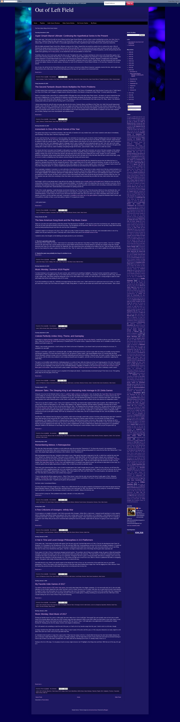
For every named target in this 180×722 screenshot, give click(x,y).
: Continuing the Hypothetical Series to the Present (71, 36)
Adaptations (139, 134)
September (133, 83)
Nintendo (66, 79)
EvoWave (143, 230)
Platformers (142, 371)
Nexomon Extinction (138, 342)
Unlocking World (130, 476)
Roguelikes (134, 397)
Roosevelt (141, 397)
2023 (130, 58)
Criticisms (41, 121)
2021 (130, 63)
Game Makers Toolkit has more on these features (84, 367)
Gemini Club (140, 249)
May (131, 87)
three (113, 39)
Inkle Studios (139, 282)
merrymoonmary (93, 710)
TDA (114, 435)
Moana (137, 325)
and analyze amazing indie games (68, 339)
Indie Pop (140, 281)
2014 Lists (135, 116)
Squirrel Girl (76, 79)
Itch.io (141, 285)
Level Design (78, 576)
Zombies (129, 501)
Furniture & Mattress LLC (137, 244)
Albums (139, 135)
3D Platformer (42, 576)
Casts (128, 188)
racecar (141, 384)
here (87, 225)
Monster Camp (135, 326)
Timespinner (137, 465)
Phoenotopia (138, 368)
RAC (102, 691)
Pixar (137, 371)
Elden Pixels (137, 227)
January (132, 90)
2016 (130, 95)
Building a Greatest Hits (134, 178)
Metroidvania (75, 169)
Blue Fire (129, 170)
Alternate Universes (136, 137)
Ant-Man (140, 145)
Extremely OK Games (51, 341)
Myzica (132, 338)
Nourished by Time (131, 349)
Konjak (113, 138)
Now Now (141, 349)
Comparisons (130, 205)
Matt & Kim (137, 315)
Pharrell (128, 368)
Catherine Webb (134, 188)
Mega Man (135, 318)
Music (60, 261)
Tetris (99, 502)
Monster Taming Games (134, 330)
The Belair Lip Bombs (140, 448)
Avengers (41, 79)
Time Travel (130, 465)
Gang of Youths (132, 248)
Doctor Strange (62, 532)
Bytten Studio (134, 180)
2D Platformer (42, 212)
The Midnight (137, 458)
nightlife (128, 344)
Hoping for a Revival (65, 502)
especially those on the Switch (86, 339)
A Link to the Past (43, 435)
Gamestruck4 (57, 502)
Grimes (139, 260)
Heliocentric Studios (132, 268)
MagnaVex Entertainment (132, 312)
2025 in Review (137, 124)
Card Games (130, 183)
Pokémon (116, 459)
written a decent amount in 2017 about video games (52, 587)
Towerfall (94, 382)
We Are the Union (132, 489)
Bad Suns (129, 154)
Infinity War (69, 532)
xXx (140, 495)
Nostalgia (140, 347)
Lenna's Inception (136, 301)
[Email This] (59, 77)
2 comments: (53, 380)
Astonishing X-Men (131, 148)
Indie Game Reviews (53, 23)
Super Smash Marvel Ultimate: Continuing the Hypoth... (137, 75)
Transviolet (116, 691)
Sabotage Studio (139, 400)
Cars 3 (141, 185)
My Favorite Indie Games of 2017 (50, 584)
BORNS (141, 172)
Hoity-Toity (137, 271)
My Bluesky (131, 45)
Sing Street (140, 411)
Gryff (143, 260)
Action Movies (135, 132)
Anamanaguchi (130, 140)
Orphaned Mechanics (132, 358)
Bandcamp (136, 154)
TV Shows (140, 473)
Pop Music (64, 261)
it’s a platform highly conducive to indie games (76, 394)
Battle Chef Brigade (62, 604)
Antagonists (129, 147)
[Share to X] (63, 77)
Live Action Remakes (137, 304)
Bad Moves (140, 153)
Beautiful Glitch (139, 161)
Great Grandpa (135, 257)
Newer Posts (39, 697)
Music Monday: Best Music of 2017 (51, 614)
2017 (130, 92)
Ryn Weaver (142, 399)
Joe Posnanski (141, 290)
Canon (46, 261)
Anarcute (55, 604)
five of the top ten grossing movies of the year (71, 49)
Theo (139, 508)
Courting (141, 207)
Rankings (129, 385)
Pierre (142, 370)
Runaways (134, 399)
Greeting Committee (135, 259)
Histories (130, 271)
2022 (130, 61)
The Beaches (136, 446)
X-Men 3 (136, 495)
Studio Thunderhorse (138, 427)
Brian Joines (131, 175)
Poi (127, 374)
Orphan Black (138, 357)
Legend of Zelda (90, 435)
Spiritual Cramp (134, 419)
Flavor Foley (136, 238)
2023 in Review (136, 123)
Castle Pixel (66, 435)
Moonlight (129, 331)
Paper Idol (135, 363)
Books (135, 172)
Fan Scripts (129, 233)
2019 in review (132, 120)
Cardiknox (137, 183)
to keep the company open (42, 408)
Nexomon (129, 342)
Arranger (136, 147)
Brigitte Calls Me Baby (132, 177)
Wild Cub (45, 692)
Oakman (129, 351)
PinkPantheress (130, 371)
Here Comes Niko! (136, 270)
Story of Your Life (138, 426)
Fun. (129, 244)
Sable (130, 400)
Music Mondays (53, 328)
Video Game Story (132, 482)
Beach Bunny (130, 161)
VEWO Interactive (135, 478)
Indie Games (59, 212)
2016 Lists (142, 116)
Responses (129, 390)
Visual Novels (130, 486)
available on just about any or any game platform (84, 195)
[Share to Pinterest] (66, 77)
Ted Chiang (136, 443)
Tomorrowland (133, 467)
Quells (133, 384)
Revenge (129, 392)
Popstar (141, 377)
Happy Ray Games (135, 265)
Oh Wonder (140, 352)
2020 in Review (141, 120)
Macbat (133, 309)
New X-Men (133, 341)
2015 (130, 97)
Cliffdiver (129, 200)
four (116, 39)
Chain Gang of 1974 (56, 691)
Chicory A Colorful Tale (137, 194)
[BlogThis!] (61, 77)
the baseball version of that (90, 232)
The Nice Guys (141, 461)
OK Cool (129, 354)
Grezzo (134, 260)
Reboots (129, 387)
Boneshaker (129, 172)
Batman (139, 158)
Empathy (143, 229)
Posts (130, 106)
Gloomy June (137, 254)
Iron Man (136, 284)
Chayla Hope (137, 192)
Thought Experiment (103, 79)
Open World (129, 355)
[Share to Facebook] (65, 77)
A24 (138, 131)
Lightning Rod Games (138, 303)
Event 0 (82, 604)
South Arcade (135, 418)
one (107, 39)
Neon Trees (137, 339)
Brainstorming (142, 173)
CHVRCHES (139, 197)
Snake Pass (114, 604)
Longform (129, 306)
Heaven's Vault (140, 267)
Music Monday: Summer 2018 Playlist (52, 269)
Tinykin (143, 465)
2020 (130, 65)
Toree (136, 469)
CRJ (54, 261)
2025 (130, 54)
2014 (130, 99)
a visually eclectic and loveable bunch (93, 181)
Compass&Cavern (141, 205)
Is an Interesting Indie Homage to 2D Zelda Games (74, 390)
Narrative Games (141, 338)
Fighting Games (137, 237)
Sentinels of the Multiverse (133, 407)
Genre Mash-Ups (131, 251)
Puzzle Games (82, 502)
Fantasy (138, 235)
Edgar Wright (136, 226)
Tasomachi (129, 442)
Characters (140, 191)
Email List (137, 229)
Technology (129, 443)
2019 (130, 67)
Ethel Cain (131, 230)
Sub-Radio (129, 429)
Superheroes (130, 437)
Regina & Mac (133, 389)
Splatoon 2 (137, 421)
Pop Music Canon (72, 261)
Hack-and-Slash (136, 263)
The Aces (111, 691)
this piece (94, 225)
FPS (128, 243)
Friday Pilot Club (134, 243)
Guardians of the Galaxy (53, 79)
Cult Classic (42, 502)
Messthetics (142, 318)
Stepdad (129, 426)
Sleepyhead (129, 415)
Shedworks (138, 408)
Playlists (42, 23)
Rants (135, 385)
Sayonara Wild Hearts (132, 402)
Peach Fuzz (130, 366)
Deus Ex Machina (138, 216)
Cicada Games (130, 199)
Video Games (84, 212)
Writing (143, 493)
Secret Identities (138, 405)
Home (35, 23)
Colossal (135, 202)
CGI (128, 189)
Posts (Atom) (45, 700)
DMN (128, 221)
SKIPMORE (140, 413)
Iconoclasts (53, 212)
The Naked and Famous (138, 459)
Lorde (57, 261)
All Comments (132, 109)
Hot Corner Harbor (82, 23)
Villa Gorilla (140, 484)
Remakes (141, 389)
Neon (130, 339)
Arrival (141, 147)
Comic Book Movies (48, 532)
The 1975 (138, 445)
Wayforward (142, 487)
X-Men (110, 79)
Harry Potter (55, 121)
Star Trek (139, 422)
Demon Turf (136, 214)
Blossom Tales (70, 604)
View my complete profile (133, 525)
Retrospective (90, 502)
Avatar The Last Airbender (137, 150)
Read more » (38, 72)
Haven (133, 267)
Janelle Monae (139, 287)
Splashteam (142, 419)
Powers (128, 381)
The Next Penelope (43, 606)
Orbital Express (137, 355)
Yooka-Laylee (136, 498)
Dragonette (134, 222)
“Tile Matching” (44, 478)
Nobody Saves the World (136, 346)
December (133, 71)
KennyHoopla (136, 295)
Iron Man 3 (142, 284)
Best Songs (42, 261)
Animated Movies (138, 142)
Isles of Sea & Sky (133, 285)
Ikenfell (128, 278)
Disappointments (141, 218)
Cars (135, 185)
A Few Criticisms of (54, 510)
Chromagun (77, 604)
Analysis (48, 212)
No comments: (53, 76)
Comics (46, 79)
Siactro (137, 410)
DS (46, 502)
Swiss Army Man (139, 437)
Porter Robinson (130, 379)
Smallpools (106, 691)
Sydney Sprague (139, 440)
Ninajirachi (135, 344)
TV (135, 473)
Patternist (94, 691)
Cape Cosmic (140, 181)
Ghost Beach (140, 252)
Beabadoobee (139, 159)
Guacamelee (131, 262)
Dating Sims (140, 211)
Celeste (48, 382)
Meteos (72, 502)
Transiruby (129, 470)
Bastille (133, 158)
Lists (128, 304)
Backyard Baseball (43, 460)
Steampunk (140, 424)
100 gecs (129, 116)
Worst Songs (137, 493)
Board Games (138, 170)
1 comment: (53, 259)
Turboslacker (130, 473)
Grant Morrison (134, 256)
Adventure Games (131, 135)
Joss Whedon (139, 292)
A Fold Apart (137, 128)
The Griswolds (138, 454)
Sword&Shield (130, 440)
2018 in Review (42, 328)
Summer (64, 328)
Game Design (64, 382)
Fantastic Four (130, 235)
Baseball (134, 156)
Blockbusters (130, 167)
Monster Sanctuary (137, 328)
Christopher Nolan (141, 196)
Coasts (135, 200)
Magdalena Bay (131, 311)
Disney (131, 219)
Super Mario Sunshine (132, 432)
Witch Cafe (139, 492)
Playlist (59, 328)
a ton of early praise (53, 51)
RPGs (128, 399)
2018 (130, 69)
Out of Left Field (54, 9)
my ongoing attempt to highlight (49, 339)
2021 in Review (133, 121)
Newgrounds (140, 341)
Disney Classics (139, 219)
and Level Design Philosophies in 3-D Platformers (64, 540)
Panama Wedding (131, 362)
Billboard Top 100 (138, 164)
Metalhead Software (133, 320)
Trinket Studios (138, 472)
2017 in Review (42, 604)
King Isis (134, 296)
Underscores (139, 475)
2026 (130, 52)
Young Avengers (116, 79)
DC (127, 213)
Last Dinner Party (136, 298)
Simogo (133, 411)
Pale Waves (140, 360)
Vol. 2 (137, 486)
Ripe (139, 394)
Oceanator (136, 351)
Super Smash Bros (84, 79)
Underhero (129, 475)
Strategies (129, 427)
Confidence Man (132, 207)
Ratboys (141, 385)
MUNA (79, 691)
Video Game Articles (68, 23)
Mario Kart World (139, 314)
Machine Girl (140, 309)
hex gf (143, 270)
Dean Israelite (140, 213)
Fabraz (141, 232)
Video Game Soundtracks (103, 382)
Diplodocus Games (131, 218)
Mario (111, 459)
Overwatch (133, 360)
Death (128, 214)
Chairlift (143, 189)
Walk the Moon (79, 261)
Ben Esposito (130, 162)
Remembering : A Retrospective (52, 445)
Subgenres (106, 435)
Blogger (106, 710)
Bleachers (49, 691)
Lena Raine (76, 382)
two (110, 39)
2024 (130, 56)
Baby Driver (139, 151)
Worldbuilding (130, 493)
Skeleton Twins (130, 413)
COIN (141, 200)
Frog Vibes (142, 243)
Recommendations (139, 387)
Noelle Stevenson (131, 347)
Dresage (141, 222)
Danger (134, 211)
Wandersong (135, 487)
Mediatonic (135, 317)
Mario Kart (129, 314)
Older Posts (118, 697)
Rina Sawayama (131, 394)
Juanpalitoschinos (131, 293)
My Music (94, 23)
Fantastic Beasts (48, 121)
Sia (133, 410)
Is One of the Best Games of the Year (57, 129)
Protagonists (140, 381)
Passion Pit (134, 365)
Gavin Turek (68, 691)
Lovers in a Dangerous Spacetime (98, 604)
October (132, 81)
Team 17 (141, 442)
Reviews (65, 121)
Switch (78, 212)
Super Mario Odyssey (108, 394)
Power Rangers (139, 379)
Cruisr (139, 208)
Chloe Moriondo (130, 196)
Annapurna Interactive (133, 143)
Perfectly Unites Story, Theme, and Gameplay (59, 336)
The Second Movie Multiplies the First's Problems (65, 87)
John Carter (131, 292)
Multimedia (134, 333)
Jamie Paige (130, 287)
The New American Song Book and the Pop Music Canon (61, 220)
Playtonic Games (139, 373)
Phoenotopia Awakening (132, 370)
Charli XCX (129, 192)
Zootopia (134, 501)
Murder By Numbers (131, 334)
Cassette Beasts (131, 186)
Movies (60, 121)
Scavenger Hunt (135, 403)
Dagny (63, 691)
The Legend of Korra (136, 456)
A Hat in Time (49, 576)
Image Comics (135, 278)
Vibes (142, 478)
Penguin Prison (139, 366)
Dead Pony (132, 213)
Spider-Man (71, 79)
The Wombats (132, 462)
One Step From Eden (138, 354)
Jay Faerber (134, 290)
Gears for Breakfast (64, 576)
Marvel (61, 79)
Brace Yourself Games (132, 173)
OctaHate (134, 352)
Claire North (140, 199)
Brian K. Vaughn (139, 175)
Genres (78, 435)
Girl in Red (129, 254)
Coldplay (51, 261)
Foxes (141, 241)
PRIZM (133, 381)
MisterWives (74, 691)
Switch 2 (139, 439)
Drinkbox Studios (131, 224)
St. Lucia (132, 423)
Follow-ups (135, 241)
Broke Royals (142, 177)
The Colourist (138, 450)
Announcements (130, 145)
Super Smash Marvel (94, 79)
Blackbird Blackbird (131, 166)
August (132, 85)
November (133, 79)
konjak (64, 212)
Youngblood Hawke (138, 500)
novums (39, 157)
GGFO (133, 252)
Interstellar (129, 284)
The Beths (130, 450)
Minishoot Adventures (136, 323)
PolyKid (136, 376)
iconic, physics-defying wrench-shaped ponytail (72, 160)
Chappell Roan (132, 191)
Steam (133, 424)
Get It (128, 252)
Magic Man (140, 310)
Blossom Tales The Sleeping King (55, 435)
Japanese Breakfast (132, 288)
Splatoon (119, 394)
